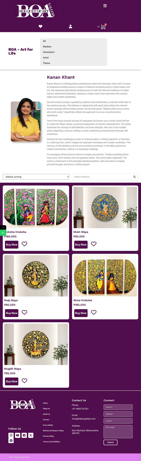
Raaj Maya (11, 300)
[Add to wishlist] (24, 244)
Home (45, 403)
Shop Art (46, 409)
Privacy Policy (48, 436)
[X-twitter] (30, 435)
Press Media (48, 425)
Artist (46, 57)
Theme (46, 63)
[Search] (134, 177)
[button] (105, 6)
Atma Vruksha (82, 300)
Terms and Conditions (51, 442)
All (44, 41)
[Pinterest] (11, 440)
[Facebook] (24, 435)
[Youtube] (17, 435)
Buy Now (11, 244)
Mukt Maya (80, 232)
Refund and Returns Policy (53, 431)
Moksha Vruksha (15, 232)
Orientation (49, 52)
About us (46, 414)
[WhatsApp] (3, 233)
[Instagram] (11, 435)
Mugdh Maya (12, 368)
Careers (46, 420)
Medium (47, 46)
